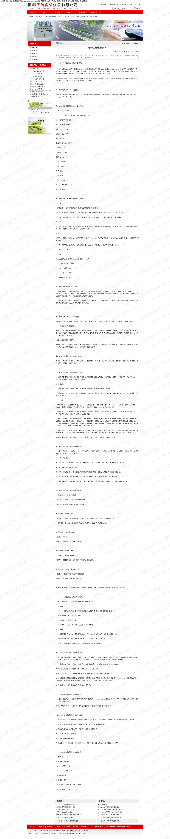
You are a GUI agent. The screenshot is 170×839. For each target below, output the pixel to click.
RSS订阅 (117, 4)
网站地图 (110, 4)
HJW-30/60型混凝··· (37, 76)
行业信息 (136, 44)
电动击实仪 (84, 16)
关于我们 (70, 12)
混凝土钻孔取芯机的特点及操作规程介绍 (69, 815)
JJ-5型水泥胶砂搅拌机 (38, 86)
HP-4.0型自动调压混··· (38, 79)
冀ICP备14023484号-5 (81, 833)
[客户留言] (40, 116)
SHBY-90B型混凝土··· (38, 92)
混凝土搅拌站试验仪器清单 (65, 817)
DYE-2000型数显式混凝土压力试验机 (111, 810)
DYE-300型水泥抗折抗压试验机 (109, 807)
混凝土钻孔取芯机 (63, 16)
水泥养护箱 (39, 16)
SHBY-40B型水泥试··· (38, 97)
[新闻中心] (40, 124)
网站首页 (33, 12)
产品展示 (41, 827)
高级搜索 (104, 4)
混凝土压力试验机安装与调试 (66, 807)
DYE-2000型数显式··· (38, 74)
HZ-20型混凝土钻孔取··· (38, 84)
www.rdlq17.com (115, 827)
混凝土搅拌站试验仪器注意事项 (67, 804)
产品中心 (45, 12)
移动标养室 (34, 69)
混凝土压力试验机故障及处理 (69, 821)
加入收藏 (137, 4)
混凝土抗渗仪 (75, 16)
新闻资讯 (57, 12)
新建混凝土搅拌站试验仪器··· (40, 94)
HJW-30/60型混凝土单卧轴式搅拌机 (111, 812)
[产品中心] (40, 133)
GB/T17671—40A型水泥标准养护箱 (110, 817)
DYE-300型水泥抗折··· (38, 71)
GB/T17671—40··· (36, 81)
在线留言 (94, 12)
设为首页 (130, 4)
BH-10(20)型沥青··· (37, 89)
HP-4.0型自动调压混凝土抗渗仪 (109, 815)
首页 (123, 44)
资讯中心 (129, 44)
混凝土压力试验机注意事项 (65, 810)
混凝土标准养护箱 (50, 16)
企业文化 (84, 827)
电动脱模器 (93, 16)
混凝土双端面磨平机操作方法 (66, 812)
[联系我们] (40, 107)
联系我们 (123, 4)
